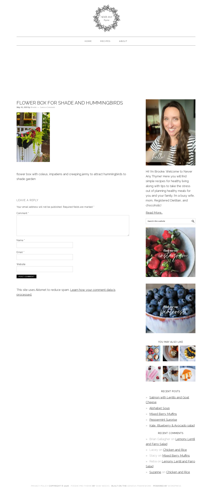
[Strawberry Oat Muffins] (153, 360)
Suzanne (155, 472)
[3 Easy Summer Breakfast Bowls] (187, 360)
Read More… (154, 212)
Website (21, 264)
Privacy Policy (39, 486)
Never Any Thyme (106, 16)
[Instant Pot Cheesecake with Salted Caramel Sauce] (187, 380)
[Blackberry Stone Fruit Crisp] (171, 380)
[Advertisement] (106, 72)
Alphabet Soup (159, 408)
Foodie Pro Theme (81, 486)
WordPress (174, 486)
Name (21, 240)
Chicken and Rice (175, 450)
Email (21, 252)
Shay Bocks (102, 486)
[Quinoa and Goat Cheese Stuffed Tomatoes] (171, 360)
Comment (23, 213)
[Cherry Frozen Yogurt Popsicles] (153, 380)
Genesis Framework (139, 486)
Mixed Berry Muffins (163, 414)
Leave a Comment (47, 107)
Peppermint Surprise (163, 419)
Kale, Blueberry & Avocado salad (172, 425)
